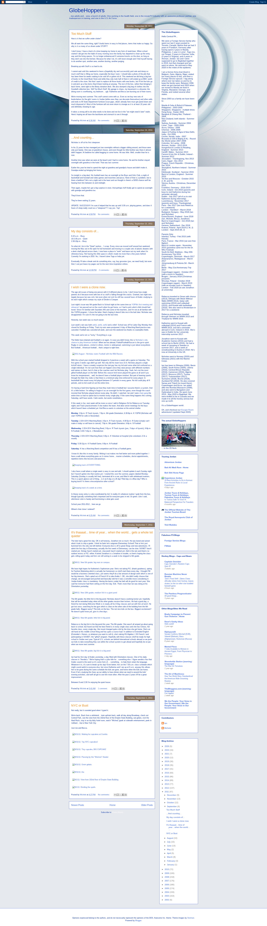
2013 (167, 784)
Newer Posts (77, 805)
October (171, 802)
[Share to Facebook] (123, 120)
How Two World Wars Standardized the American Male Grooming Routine (179, 678)
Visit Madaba (171, 525)
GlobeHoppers (87, 10)
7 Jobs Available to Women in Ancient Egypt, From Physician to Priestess (178, 651)
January (171, 864)
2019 (167, 761)
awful (94, 325)
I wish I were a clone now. (88, 287)
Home (113, 805)
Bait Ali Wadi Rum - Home (176, 467)
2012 (167, 788)
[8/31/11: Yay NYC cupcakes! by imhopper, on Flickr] (85, 742)
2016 (167, 773)
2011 (167, 792)
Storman (190, 918)
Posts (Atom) (117, 812)
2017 (167, 769)
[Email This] (115, 120)
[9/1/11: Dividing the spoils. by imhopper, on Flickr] (84, 787)
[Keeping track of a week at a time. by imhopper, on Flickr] (87, 488)
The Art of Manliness (174, 674)
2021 (167, 754)
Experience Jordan (173, 478)
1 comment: (103, 688)
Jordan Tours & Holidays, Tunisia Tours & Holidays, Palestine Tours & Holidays (177, 495)
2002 (167, 900)
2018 (167, 765)
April (169, 853)
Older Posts (147, 805)
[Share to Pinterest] (125, 120)
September (172, 806)
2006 (167, 884)
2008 (167, 877)
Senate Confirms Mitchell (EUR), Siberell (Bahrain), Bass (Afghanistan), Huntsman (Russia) (178, 636)
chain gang (143, 393)
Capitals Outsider (173, 562)
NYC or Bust (79, 705)
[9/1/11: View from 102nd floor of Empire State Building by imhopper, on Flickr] (95, 780)
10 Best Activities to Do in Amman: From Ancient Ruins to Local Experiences (179, 482)
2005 (167, 888)
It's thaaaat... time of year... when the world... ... (178, 827)
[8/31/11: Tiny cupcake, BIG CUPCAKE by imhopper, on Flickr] (89, 749)
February (171, 861)
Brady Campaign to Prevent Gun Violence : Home (178, 615)
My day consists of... (85, 231)
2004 (167, 892)
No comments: (104, 120)
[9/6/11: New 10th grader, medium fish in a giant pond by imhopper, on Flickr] (94, 593)
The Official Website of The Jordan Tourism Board (177, 511)
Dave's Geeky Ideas (174, 622)
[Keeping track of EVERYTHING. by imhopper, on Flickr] (86, 465)
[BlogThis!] (117, 120)
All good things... (171, 596)
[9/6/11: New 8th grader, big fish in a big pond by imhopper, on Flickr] (91, 651)
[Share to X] (120, 120)
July (169, 842)
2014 (167, 780)
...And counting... (82, 137)
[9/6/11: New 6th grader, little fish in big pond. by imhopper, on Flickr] (91, 618)
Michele (167, 728)
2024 (167, 750)
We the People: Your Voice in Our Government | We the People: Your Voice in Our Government (178, 704)
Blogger (138, 920)
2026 (167, 746)
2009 (167, 873)
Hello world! (169, 624)
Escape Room (187, 410)
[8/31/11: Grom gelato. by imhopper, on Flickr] (82, 764)
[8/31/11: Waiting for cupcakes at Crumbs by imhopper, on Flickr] (90, 734)
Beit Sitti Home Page (174, 473)
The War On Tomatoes (174, 666)
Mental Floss (171, 647)
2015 (167, 776)
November (172, 799)
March (170, 857)
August (170, 838)
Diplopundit (170, 632)
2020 (167, 757)
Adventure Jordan (173, 462)
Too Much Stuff (81, 33)
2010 (167, 869)
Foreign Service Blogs (175, 541)
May (169, 849)
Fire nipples (169, 693)
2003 (167, 896)
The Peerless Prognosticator (178, 593)
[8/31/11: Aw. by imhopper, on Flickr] (78, 772)
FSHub (168, 546)
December (172, 795)
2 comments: (104, 270)
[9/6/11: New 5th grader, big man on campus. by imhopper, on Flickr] (91, 562)
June (169, 846)
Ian (165, 723)
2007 (167, 881)
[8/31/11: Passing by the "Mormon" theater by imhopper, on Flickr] (90, 757)
